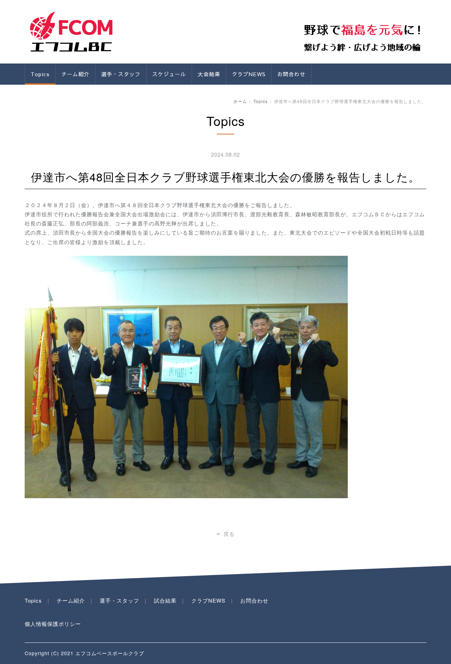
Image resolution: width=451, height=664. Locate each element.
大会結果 (209, 74)
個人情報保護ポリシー (53, 623)
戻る (225, 533)
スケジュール (169, 74)
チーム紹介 (71, 600)
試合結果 (165, 600)
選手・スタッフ (121, 74)
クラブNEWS (249, 74)
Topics (40, 74)
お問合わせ (291, 74)
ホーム (240, 101)
